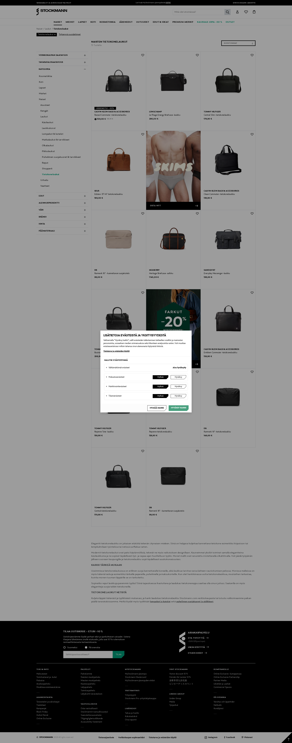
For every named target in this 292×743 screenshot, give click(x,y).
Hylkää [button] (160, 377)
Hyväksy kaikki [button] (178, 408)
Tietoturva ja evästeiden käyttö (116, 351)
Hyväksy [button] (178, 377)
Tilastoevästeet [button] (114, 396)
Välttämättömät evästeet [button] (118, 367)
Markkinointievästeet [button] (116, 386)
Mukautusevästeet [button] (115, 377)
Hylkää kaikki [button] (157, 408)
